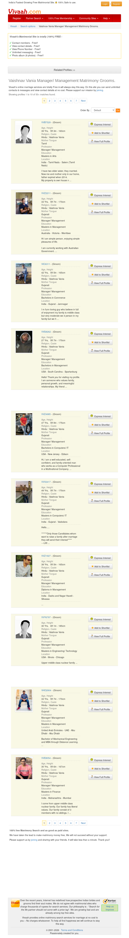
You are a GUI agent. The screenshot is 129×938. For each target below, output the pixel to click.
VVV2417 (46, 481)
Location (45, 159)
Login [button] (105, 4)
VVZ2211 (46, 193)
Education (46, 152)
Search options (27, 26)
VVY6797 (46, 617)
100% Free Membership (60, 18)
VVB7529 (46, 122)
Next (83, 100)
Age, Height (47, 127)
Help (105, 18)
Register (17, 18)
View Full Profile (101, 141)
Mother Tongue (49, 140)
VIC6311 (45, 263)
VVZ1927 (46, 555)
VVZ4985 (46, 414)
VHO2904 (46, 690)
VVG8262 (46, 331)
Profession (46, 146)
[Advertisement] (68, 400)
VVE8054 (46, 757)
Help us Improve (110, 908)
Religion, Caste (48, 134)
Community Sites (88, 18)
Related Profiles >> (64, 70)
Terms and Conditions (72, 930)
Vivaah (13, 26)
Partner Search (34, 18)
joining (100, 90)
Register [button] (116, 4)
